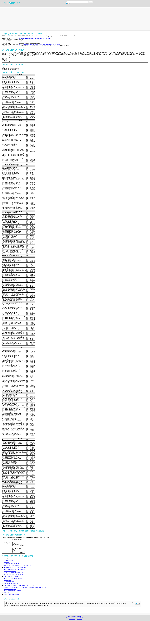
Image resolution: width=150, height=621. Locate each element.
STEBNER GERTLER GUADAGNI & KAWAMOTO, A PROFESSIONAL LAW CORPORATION (25, 587)
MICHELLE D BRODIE (9, 581)
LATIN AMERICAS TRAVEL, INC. (11, 583)
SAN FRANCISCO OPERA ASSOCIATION (13, 572)
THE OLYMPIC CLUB (8, 560)
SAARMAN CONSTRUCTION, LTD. (12, 563)
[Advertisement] (47, 18)
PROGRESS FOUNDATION (10, 571)
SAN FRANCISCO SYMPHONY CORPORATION (15, 567)
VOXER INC (6, 562)
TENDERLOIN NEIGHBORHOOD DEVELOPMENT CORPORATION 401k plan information (39, 44)
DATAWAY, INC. (7, 580)
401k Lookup (72, 619)
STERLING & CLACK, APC (10, 589)
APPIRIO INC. (7, 592)
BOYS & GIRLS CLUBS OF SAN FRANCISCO (14, 569)
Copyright (70, 616)
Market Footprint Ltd (77, 616)
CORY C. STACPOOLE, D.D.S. (11, 576)
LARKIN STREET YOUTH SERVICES (12, 590)
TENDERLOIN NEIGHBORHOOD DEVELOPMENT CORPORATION (34, 38)
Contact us (68, 617)
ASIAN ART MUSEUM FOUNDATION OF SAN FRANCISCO (17, 565)
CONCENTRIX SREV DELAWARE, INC (13, 578)
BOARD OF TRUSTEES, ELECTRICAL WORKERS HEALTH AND (19, 585)
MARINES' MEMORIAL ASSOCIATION (12, 594)
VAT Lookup (79, 619)
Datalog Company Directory (78, 617)
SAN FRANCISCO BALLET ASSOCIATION (13, 574)
